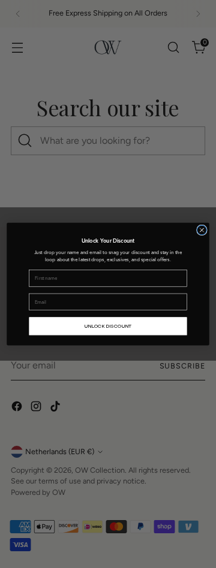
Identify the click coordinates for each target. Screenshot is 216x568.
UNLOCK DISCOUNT (108, 326)
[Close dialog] (202, 230)
